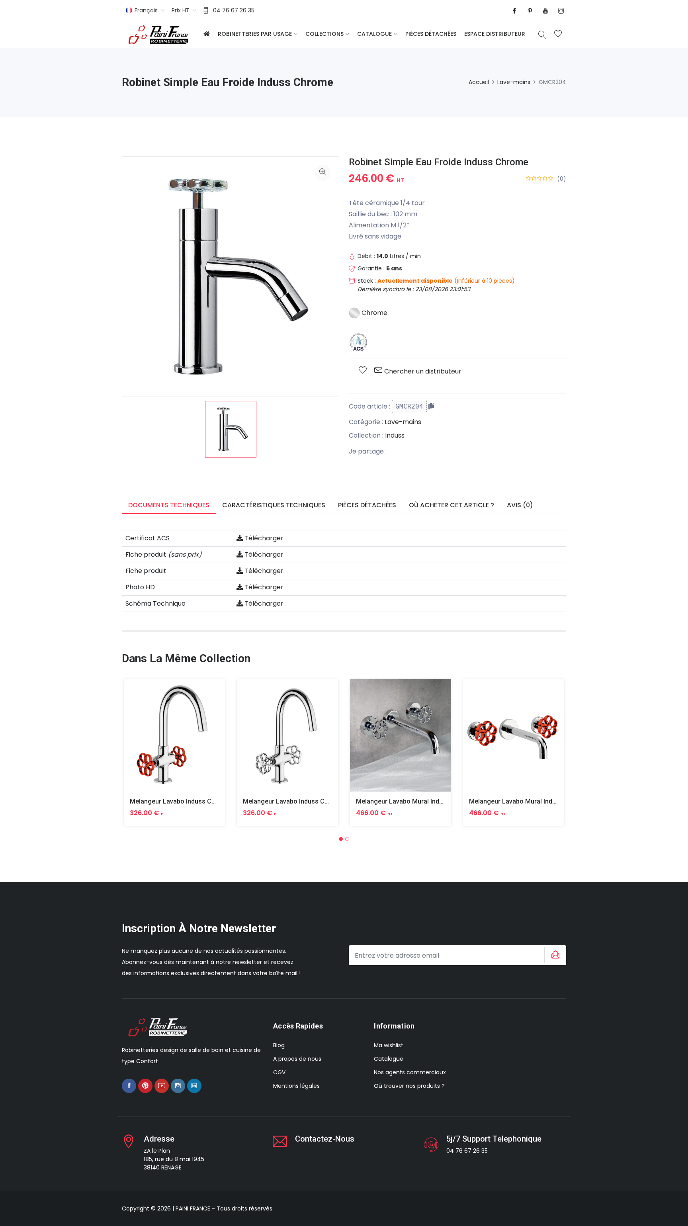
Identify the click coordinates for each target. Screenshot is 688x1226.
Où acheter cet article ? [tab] (451, 505)
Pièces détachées (430, 34)
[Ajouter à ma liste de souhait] (363, 371)
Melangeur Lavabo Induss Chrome (293, 801)
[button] (341, 839)
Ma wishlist (388, 1045)
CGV (279, 1072)
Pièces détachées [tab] (367, 505)
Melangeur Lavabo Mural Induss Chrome (415, 801)
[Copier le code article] (431, 406)
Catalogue (374, 34)
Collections (324, 34)
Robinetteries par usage (255, 34)
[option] (230, 429)
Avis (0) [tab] (520, 505)
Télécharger (263, 538)
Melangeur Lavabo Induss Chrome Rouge (190, 801)
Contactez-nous (324, 1139)
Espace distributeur (494, 34)
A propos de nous (297, 1059)
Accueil (479, 82)
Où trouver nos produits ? (409, 1086)
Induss (395, 435)
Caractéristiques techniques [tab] (273, 505)
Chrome (373, 312)
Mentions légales (296, 1086)
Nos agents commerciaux (410, 1072)
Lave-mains (513, 82)
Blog (279, 1045)
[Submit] (554, 955)
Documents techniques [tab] (168, 505)
